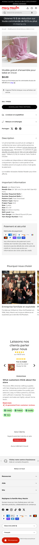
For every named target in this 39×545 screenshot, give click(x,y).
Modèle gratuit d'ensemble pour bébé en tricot (21, 29)
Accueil (4, 29)
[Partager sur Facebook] (16, 129)
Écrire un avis (19, 440)
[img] (19, 352)
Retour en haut (19, 469)
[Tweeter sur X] (12, 129)
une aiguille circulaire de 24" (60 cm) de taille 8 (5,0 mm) (19, 152)
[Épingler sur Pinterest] (20, 129)
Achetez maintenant (19, 3)
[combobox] (19, 13)
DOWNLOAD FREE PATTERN (19, 107)
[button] (32, 13)
